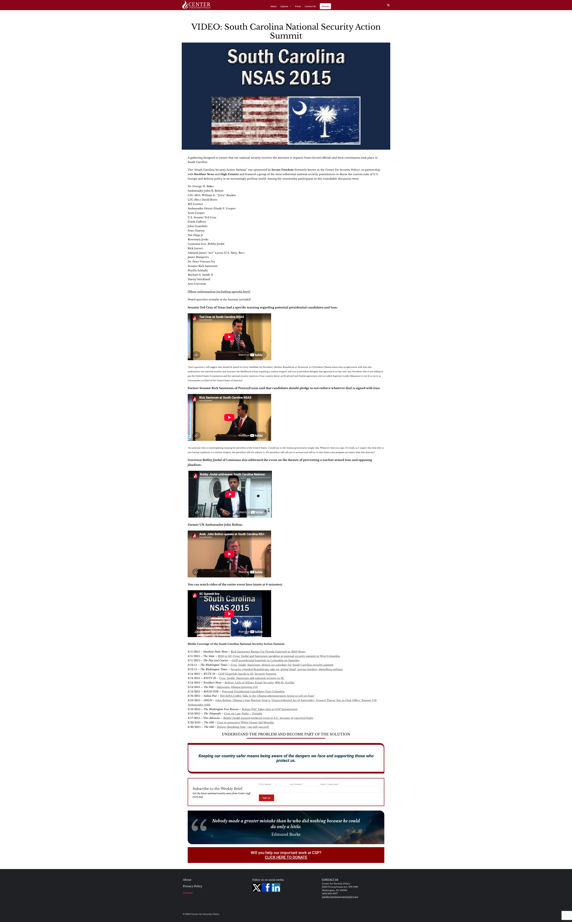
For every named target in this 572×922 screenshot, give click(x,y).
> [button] (388, 5)
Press (298, 6)
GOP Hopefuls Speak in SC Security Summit (247, 673)
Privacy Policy (192, 886)
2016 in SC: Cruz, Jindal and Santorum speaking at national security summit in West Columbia (279, 656)
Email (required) (330, 784)
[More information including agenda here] (219, 291)
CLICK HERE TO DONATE (286, 857)
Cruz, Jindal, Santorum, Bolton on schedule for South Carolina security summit (282, 665)
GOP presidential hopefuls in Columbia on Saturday (266, 660)
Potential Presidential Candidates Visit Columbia (253, 691)
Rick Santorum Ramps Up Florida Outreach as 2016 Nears (268, 651)
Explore (284, 6)
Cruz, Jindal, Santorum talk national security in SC (251, 678)
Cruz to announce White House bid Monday (245, 722)
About (274, 6)
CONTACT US (330, 879)
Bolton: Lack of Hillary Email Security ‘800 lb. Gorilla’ (260, 682)
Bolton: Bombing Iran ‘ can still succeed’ (243, 727)
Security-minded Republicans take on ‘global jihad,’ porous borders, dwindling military (287, 669)
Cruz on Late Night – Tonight (243, 713)
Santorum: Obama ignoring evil (237, 687)
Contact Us (310, 6)
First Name (266, 784)
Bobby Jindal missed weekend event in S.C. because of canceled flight (268, 718)
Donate (325, 6)
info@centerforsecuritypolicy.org (340, 897)
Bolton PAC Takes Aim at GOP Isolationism (270, 709)
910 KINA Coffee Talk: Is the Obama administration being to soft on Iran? (267, 695)
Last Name (296, 784)
